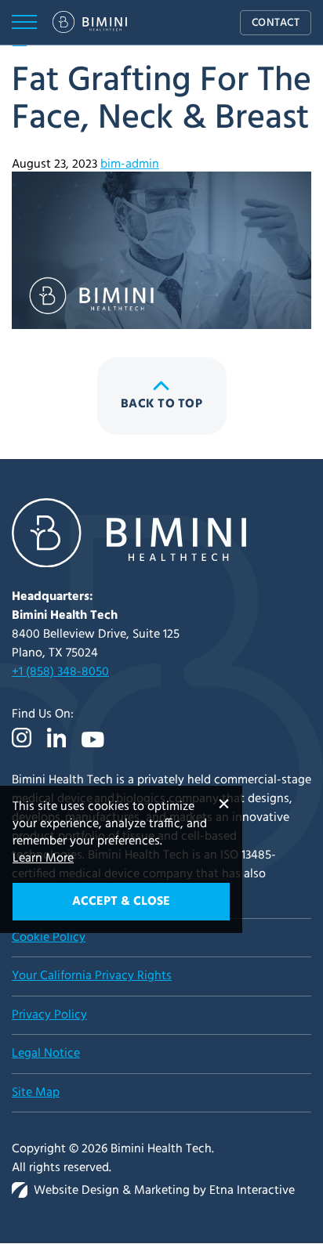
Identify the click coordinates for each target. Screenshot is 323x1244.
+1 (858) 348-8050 (60, 672)
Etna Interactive (252, 1190)
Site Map (36, 1093)
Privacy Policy (49, 1015)
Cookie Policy (48, 937)
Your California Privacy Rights (92, 976)
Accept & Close (121, 901)
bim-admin (129, 164)
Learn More (43, 858)
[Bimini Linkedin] (56, 749)
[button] (24, 22)
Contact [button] (275, 23)
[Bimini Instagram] (25, 749)
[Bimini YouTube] (93, 751)
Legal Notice (46, 1053)
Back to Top (161, 404)
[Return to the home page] (129, 564)
